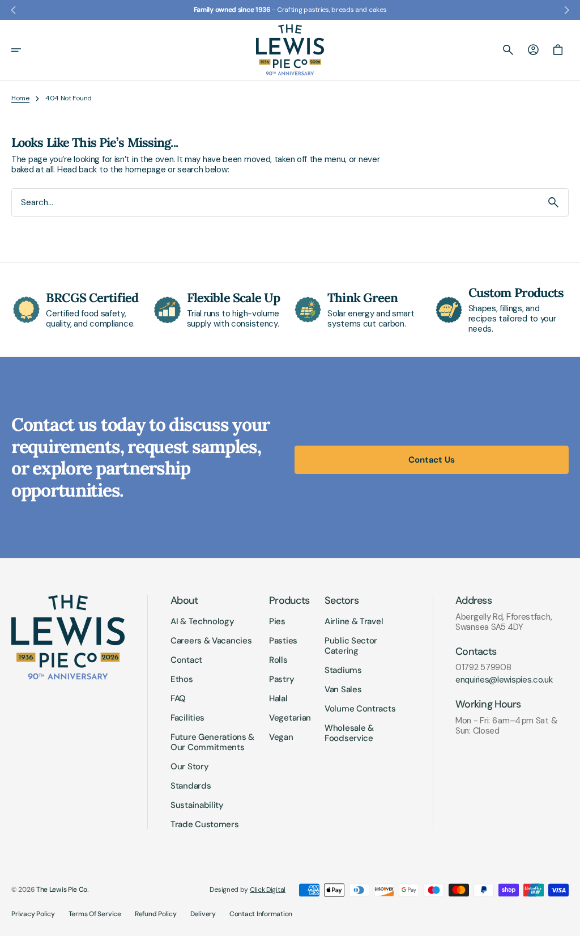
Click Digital (267, 889)
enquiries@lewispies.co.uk (504, 680)
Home (20, 98)
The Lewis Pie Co (61, 889)
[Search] (553, 202)
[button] (23, 49)
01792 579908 (483, 667)
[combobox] (275, 202)
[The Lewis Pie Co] (290, 50)
